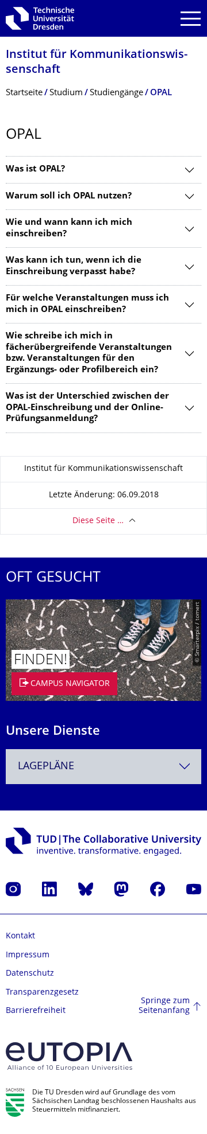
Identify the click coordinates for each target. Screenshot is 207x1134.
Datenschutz (30, 973)
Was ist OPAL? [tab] (35, 169)
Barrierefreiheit (36, 1011)
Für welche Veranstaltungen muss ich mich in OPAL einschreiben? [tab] (87, 304)
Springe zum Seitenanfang (164, 1006)
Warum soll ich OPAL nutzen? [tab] (69, 196)
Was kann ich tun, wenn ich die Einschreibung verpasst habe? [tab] (73, 266)
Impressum (27, 955)
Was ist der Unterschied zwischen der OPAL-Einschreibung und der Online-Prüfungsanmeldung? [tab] (87, 407)
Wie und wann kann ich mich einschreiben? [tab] (69, 229)
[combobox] (103, 766)
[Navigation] (190, 18)
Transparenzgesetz (42, 992)
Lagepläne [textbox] (46, 766)
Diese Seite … (98, 521)
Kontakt (20, 936)
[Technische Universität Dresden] (40, 18)
